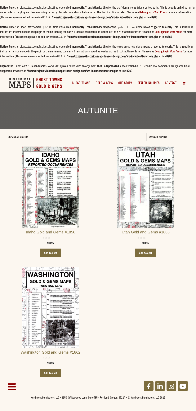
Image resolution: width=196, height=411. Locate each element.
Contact (171, 83)
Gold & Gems (104, 83)
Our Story (125, 83)
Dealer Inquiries (148, 83)
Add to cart (50, 253)
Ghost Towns (81, 83)
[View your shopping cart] (183, 83)
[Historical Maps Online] (35, 82)
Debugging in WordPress (153, 12)
